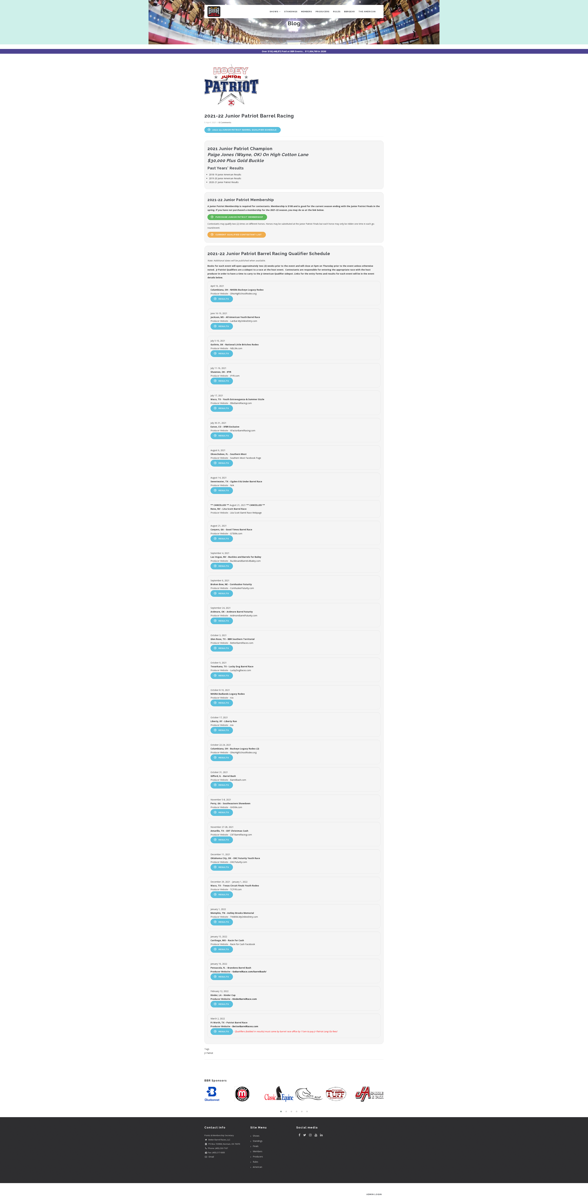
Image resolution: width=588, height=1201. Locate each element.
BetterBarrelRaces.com (241, 642)
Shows (274, 11)
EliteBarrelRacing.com (241, 403)
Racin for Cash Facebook (242, 944)
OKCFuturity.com (238, 862)
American (257, 1167)
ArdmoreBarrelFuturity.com (243, 615)
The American (367, 11)
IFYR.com (234, 375)
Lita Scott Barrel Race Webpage (246, 512)
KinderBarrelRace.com (244, 998)
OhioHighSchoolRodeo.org (243, 293)
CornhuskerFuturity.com (242, 588)
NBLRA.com (236, 348)
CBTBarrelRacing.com (241, 834)
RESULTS (224, 299)
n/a (231, 697)
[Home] (213, 11)
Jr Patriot (208, 1053)
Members (306, 11)
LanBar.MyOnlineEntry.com (243, 320)
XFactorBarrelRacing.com (242, 430)
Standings (290, 11)
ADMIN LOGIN (374, 1194)
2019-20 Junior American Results (225, 178)
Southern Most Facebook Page (245, 457)
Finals (255, 1146)
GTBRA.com (236, 533)
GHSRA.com (236, 807)
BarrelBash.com (238, 779)
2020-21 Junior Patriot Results (224, 182)
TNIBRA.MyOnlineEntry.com (244, 916)
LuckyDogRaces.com (240, 670)
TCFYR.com (236, 889)
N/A (232, 485)
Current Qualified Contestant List (238, 234)
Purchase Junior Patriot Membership (239, 217)
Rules (336, 11)
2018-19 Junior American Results (225, 174)
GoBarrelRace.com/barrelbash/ (249, 971)
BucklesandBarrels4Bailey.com (245, 560)
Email (211, 1156)
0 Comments (225, 122)
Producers (322, 11)
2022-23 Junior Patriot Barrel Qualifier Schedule (244, 130)
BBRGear (349, 11)
